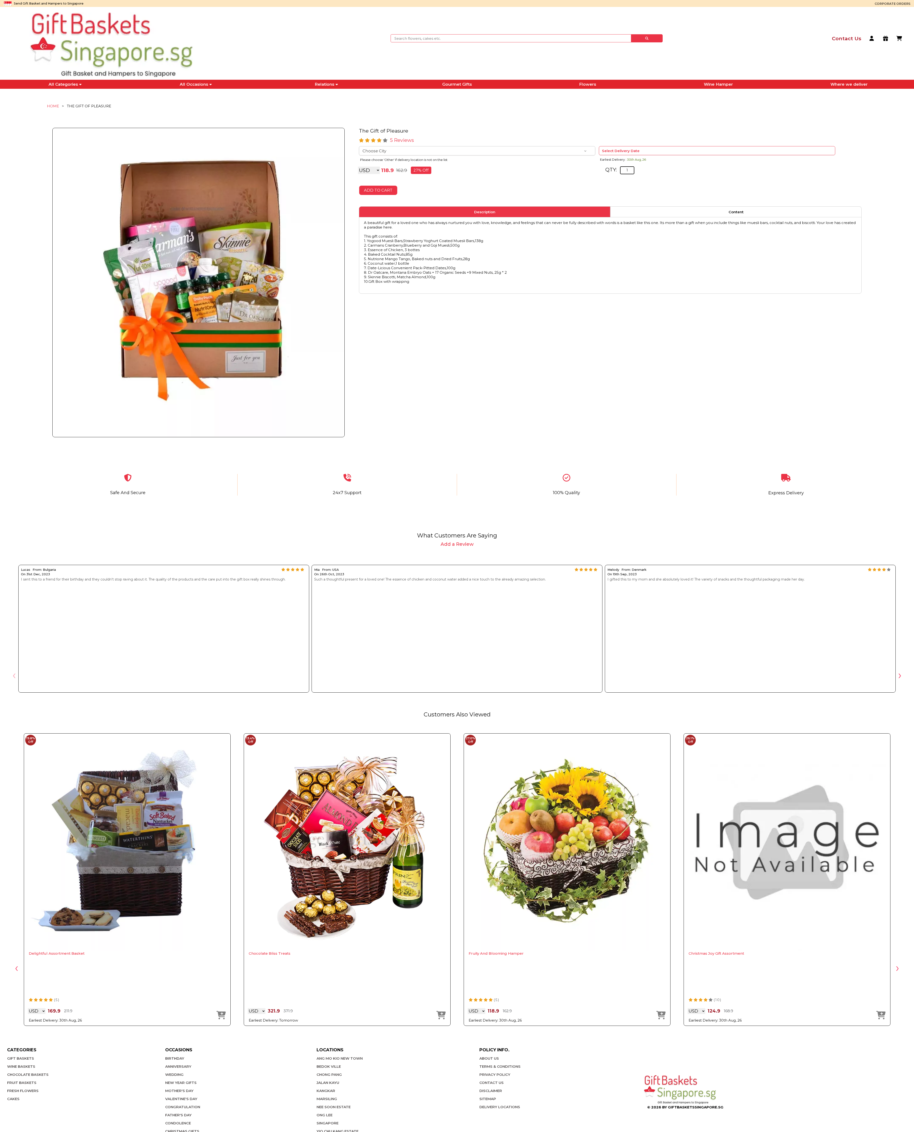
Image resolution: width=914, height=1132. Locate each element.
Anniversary (178, 1066)
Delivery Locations (499, 1107)
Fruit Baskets (21, 1082)
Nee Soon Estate (334, 1107)
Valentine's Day (181, 1099)
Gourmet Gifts (457, 84)
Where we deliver (849, 84)
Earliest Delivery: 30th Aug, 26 (55, 1020)
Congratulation (182, 1107)
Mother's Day (179, 1090)
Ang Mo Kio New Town (340, 1058)
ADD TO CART (378, 190)
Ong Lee (325, 1115)
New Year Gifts (181, 1082)
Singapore (327, 1123)
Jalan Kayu (328, 1082)
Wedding (174, 1074)
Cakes (13, 1099)
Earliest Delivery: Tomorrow (273, 1020)
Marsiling (327, 1099)
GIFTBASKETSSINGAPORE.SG (695, 1107)
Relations (324, 84)
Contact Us (491, 1082)
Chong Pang (329, 1074)
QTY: (611, 170)
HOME (53, 106)
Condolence (178, 1123)
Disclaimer (490, 1090)
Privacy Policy (494, 1074)
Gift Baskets (20, 1058)
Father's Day (178, 1115)
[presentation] (14, 675)
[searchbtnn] (646, 38)
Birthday (174, 1058)
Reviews (402, 140)
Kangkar (326, 1090)
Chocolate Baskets (28, 1074)
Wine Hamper (718, 84)
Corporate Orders (892, 3)
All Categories (63, 84)
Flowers (587, 84)
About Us (489, 1058)
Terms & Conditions (500, 1066)
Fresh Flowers (23, 1090)
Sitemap (487, 1099)
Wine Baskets (21, 1066)
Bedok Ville (329, 1066)
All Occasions (194, 84)
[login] (871, 38)
